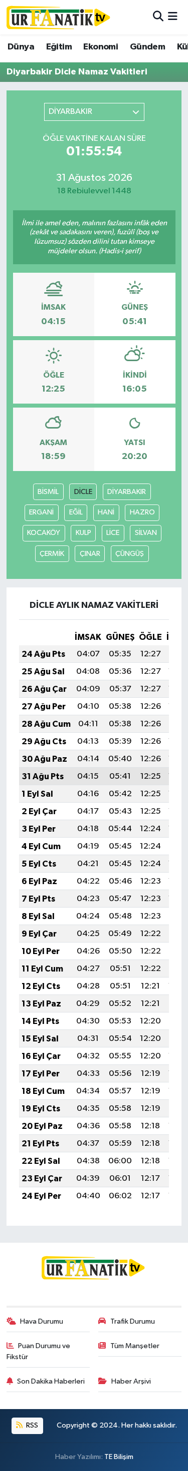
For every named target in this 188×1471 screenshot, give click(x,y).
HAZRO (142, 512)
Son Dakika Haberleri (51, 1381)
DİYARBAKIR (126, 491)
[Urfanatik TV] (59, 17)
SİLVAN (146, 532)
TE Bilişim (118, 1457)
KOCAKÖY (43, 532)
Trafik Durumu (132, 1321)
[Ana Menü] (172, 17)
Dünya (21, 46)
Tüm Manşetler (134, 1346)
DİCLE (83, 491)
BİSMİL (48, 491)
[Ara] (158, 17)
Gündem (147, 46)
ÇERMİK (52, 553)
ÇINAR (90, 553)
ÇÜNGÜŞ (129, 553)
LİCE (112, 532)
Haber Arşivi (131, 1381)
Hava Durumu (41, 1321)
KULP (83, 532)
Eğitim (59, 46)
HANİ (106, 512)
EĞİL (76, 512)
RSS (31, 1425)
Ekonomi (100, 46)
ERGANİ (41, 512)
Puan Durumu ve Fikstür (39, 1351)
